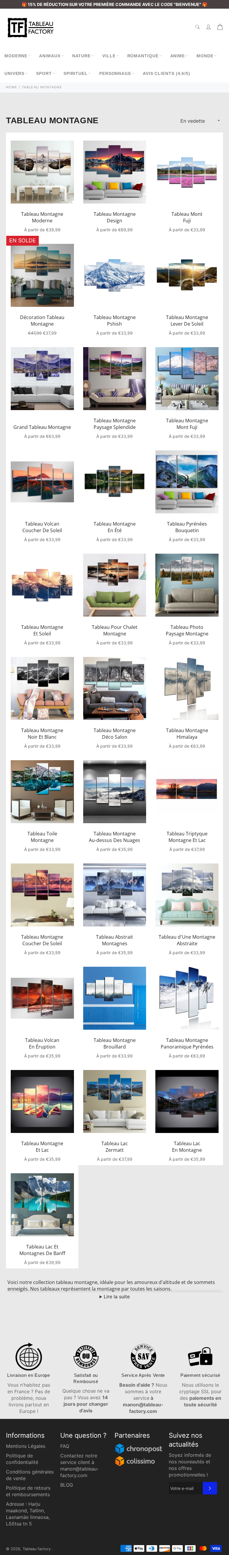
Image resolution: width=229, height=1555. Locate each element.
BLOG (66, 1485)
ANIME (177, 55)
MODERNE (15, 55)
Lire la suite (116, 1297)
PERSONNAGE (115, 73)
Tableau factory (37, 1549)
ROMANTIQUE (143, 55)
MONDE (204, 55)
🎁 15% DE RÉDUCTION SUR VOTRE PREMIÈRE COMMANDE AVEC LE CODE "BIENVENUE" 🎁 (114, 4)
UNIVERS (14, 73)
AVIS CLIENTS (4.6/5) (166, 73)
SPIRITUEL (76, 73)
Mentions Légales (25, 1446)
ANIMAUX (49, 55)
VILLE (109, 55)
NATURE (81, 55)
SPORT (44, 73)
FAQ (64, 1446)
